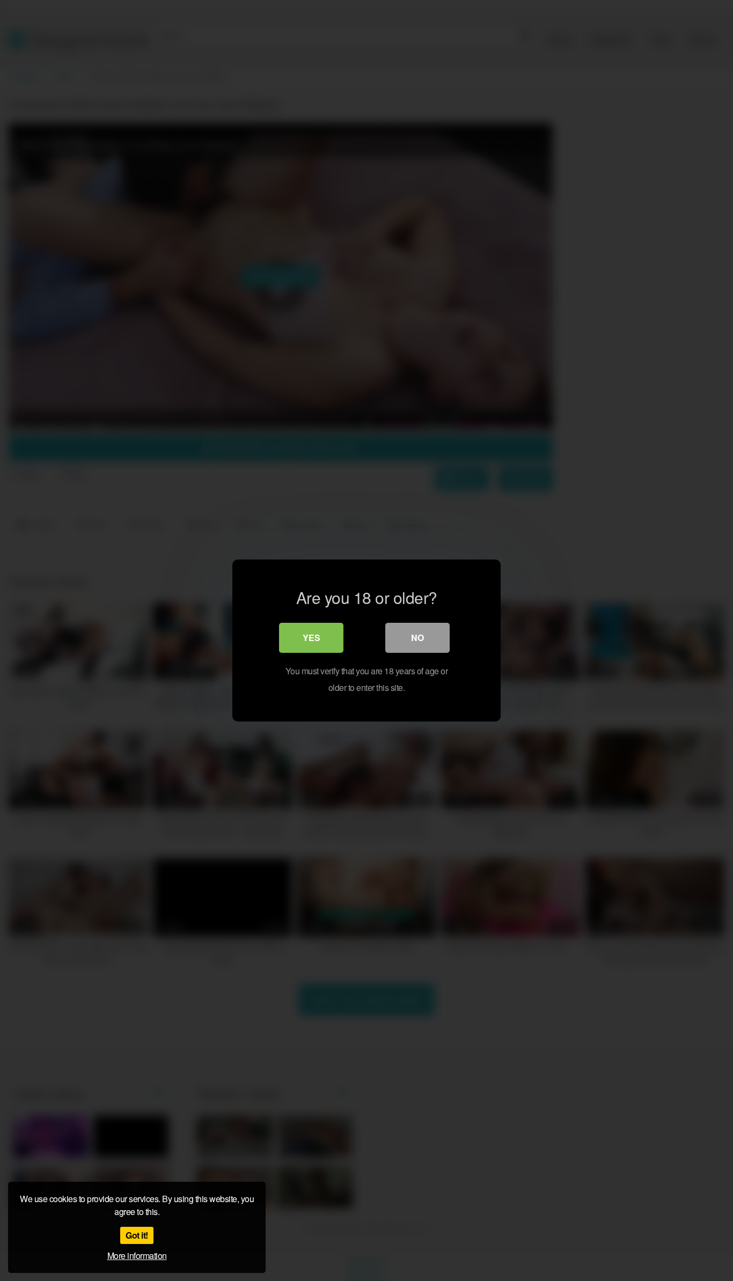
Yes (311, 637)
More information (137, 1255)
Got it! (137, 1235)
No (417, 637)
